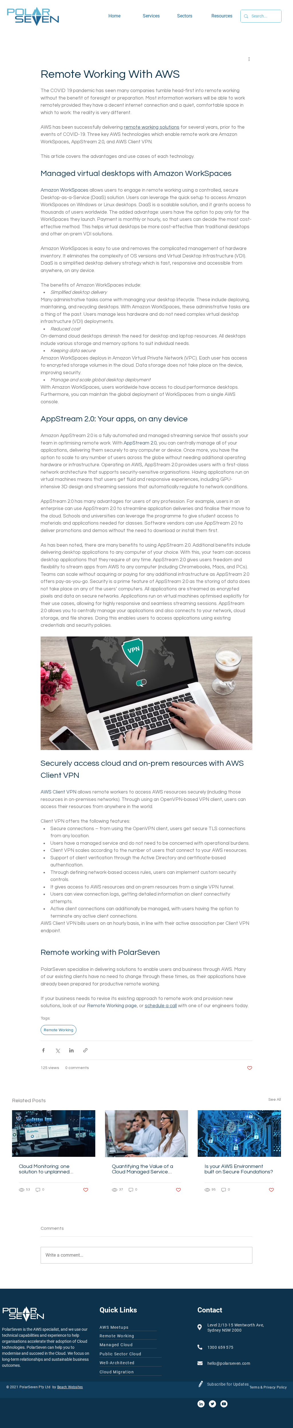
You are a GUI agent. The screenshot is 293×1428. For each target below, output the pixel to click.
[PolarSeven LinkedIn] (201, 1403)
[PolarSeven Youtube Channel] (223, 1403)
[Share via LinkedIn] (71, 1050)
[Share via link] (85, 1050)
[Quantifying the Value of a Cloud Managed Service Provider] (146, 1133)
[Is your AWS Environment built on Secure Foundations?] (239, 1133)
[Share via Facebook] (43, 1050)
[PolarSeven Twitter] (212, 1403)
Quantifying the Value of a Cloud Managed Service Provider (142, 1169)
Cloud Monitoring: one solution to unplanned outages (44, 1169)
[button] (190, 16)
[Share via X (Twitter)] (57, 1050)
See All (274, 1100)
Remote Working (58, 1030)
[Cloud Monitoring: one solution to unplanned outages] (53, 1133)
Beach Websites (70, 1387)
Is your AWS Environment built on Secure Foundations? (239, 1169)
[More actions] (249, 58)
